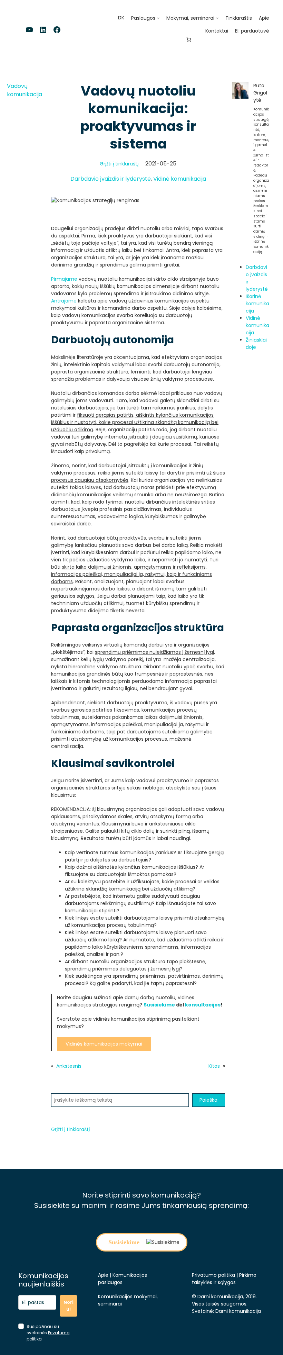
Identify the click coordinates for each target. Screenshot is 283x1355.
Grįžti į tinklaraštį (119, 163)
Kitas (214, 1066)
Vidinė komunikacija (179, 179)
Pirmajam (62, 278)
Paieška (208, 1099)
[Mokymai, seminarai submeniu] (217, 17)
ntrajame (65, 300)
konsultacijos (203, 1004)
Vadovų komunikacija (24, 90)
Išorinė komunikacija (257, 303)
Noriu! (69, 1305)
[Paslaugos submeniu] (158, 17)
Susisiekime (159, 1004)
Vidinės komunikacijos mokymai (104, 1043)
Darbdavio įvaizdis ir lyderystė (110, 179)
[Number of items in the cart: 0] (189, 39)
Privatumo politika (213, 1275)
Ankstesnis (68, 1066)
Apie (103, 1275)
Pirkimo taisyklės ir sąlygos (224, 1279)
